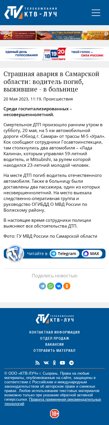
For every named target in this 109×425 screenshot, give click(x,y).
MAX (94, 253)
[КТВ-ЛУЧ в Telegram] (71, 362)
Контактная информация (54, 333)
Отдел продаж (54, 339)
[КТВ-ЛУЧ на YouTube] (62, 362)
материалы (14, 377)
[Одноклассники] (66, 286)
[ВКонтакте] (58, 286)
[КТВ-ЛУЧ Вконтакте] (46, 362)
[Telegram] (42, 286)
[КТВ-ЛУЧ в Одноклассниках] (54, 362)
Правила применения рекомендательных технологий (52, 401)
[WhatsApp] (50, 286)
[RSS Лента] (37, 362)
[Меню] (96, 12)
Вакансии (54, 345)
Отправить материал (54, 351)
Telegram (67, 253)
